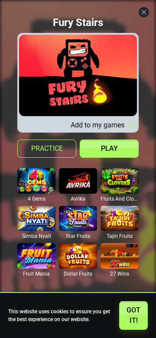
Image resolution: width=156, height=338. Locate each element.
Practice (47, 148)
